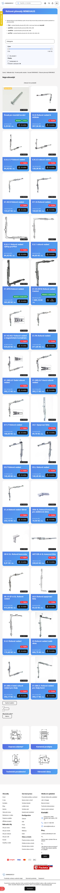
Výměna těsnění (26, 803)
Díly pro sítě (5, 837)
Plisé (23, 824)
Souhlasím (30, 888)
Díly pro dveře (6, 830)
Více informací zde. (46, 884)
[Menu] (56, 3)
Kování (4, 840)
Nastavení (41, 878)
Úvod (3, 797)
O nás (4, 800)
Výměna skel (25, 809)
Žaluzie (24, 818)
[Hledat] (49, 3)
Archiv (45, 856)
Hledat (18, 3)
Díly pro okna (6, 827)
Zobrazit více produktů (30, 83)
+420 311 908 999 (49, 823)
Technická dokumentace (47, 806)
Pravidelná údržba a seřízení (29, 797)
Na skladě (13, 56)
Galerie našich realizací (47, 809)
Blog (3, 806)
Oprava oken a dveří (27, 800)
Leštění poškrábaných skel (48, 833)
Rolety (23, 827)
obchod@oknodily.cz (49, 826)
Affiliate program (6, 821)
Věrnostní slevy (6, 812)
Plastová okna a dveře (28, 840)
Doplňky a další (6, 843)
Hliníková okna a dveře (28, 843)
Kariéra (4, 809)
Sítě (23, 821)
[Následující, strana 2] (6, 709)
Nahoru (7, 716)
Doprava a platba (7, 818)
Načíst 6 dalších (9, 703)
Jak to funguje (45, 800)
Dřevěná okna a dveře (28, 846)
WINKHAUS (14, 61)
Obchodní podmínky (31, 878)
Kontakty (4, 803)
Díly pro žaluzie (6, 833)
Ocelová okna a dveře (28, 849)
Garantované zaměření (28, 812)
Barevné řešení (45, 803)
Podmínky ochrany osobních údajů (13, 878)
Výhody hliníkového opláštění (49, 797)
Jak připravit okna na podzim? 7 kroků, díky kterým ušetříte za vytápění (49, 848)
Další (23, 833)
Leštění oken (25, 806)
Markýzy (24, 830)
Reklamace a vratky (7, 815)
